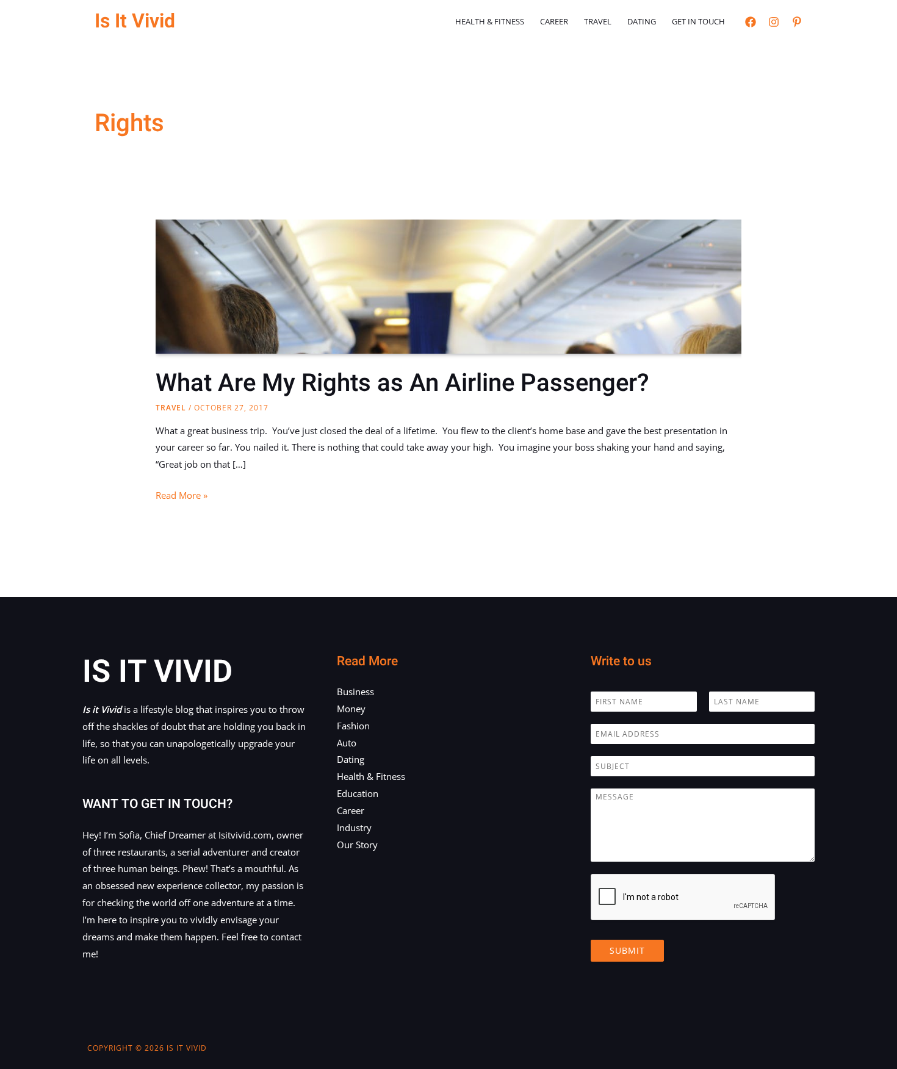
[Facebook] (750, 21)
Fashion (353, 726)
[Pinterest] (796, 21)
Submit (627, 950)
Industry (354, 827)
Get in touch (698, 21)
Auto (346, 743)
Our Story (357, 844)
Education (357, 793)
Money (351, 709)
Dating (641, 21)
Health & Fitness (489, 21)
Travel (597, 21)
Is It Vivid (135, 21)
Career (554, 21)
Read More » (181, 496)
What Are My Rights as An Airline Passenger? (402, 383)
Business (355, 691)
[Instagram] (773, 21)
